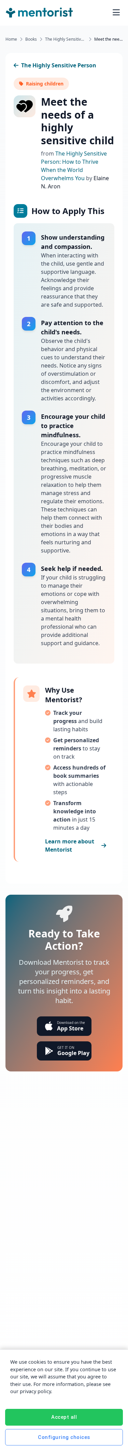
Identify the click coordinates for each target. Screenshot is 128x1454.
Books (31, 39)
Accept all (64, 1417)
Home (11, 39)
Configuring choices (64, 1437)
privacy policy (35, 1391)
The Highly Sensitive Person (65, 39)
